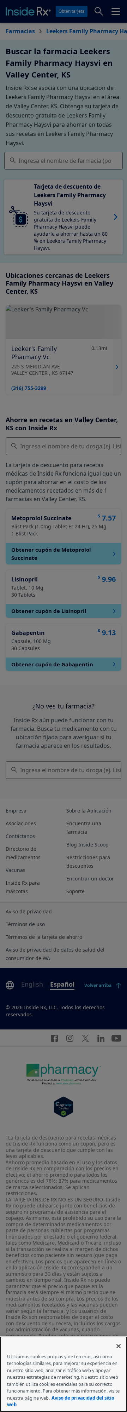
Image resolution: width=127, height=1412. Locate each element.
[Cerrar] (118, 1346)
